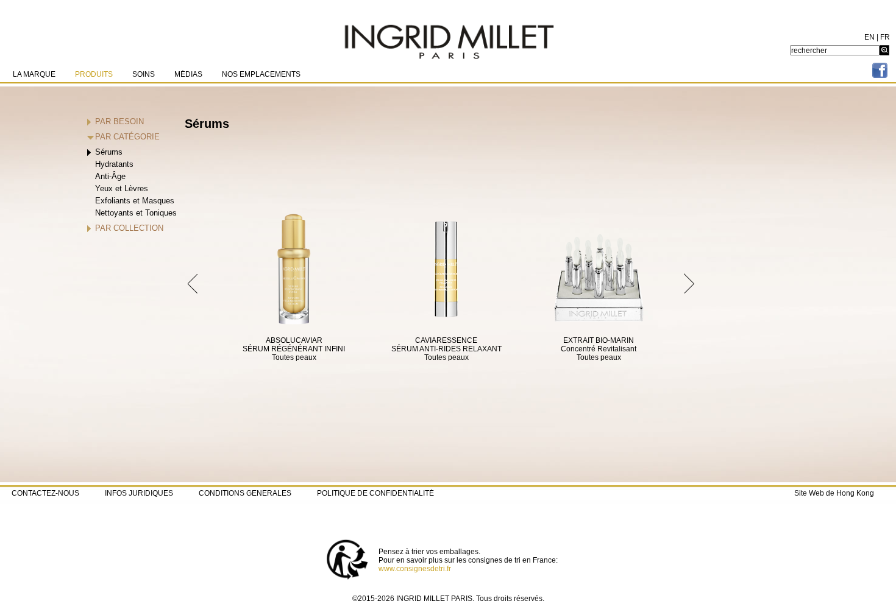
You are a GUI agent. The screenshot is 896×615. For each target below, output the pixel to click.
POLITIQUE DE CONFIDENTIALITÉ (375, 493)
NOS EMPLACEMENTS (261, 74)
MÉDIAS (188, 74)
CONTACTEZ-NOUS (45, 493)
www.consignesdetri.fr (415, 568)
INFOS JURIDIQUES (139, 493)
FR (885, 37)
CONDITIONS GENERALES (245, 493)
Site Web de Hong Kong (834, 493)
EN (869, 37)
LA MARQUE (34, 74)
